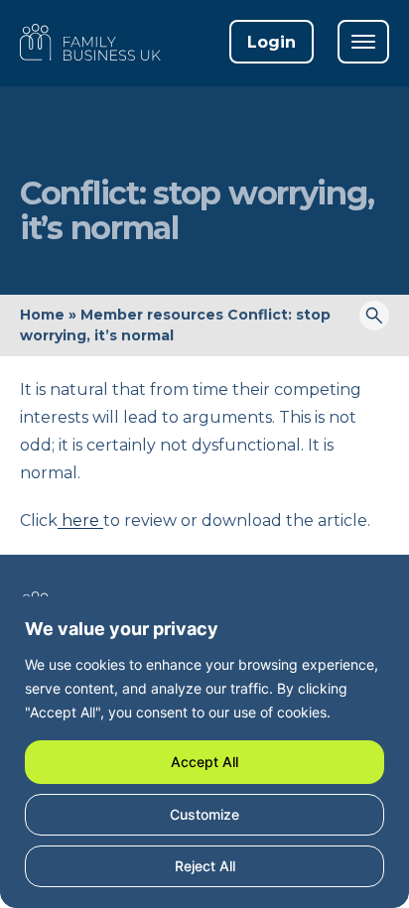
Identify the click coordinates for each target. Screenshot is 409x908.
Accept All (204, 761)
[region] (204, 752)
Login (271, 42)
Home (42, 315)
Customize (204, 814)
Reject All (205, 865)
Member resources (151, 315)
